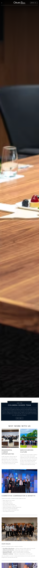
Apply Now (19, 418)
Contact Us (33, 2)
